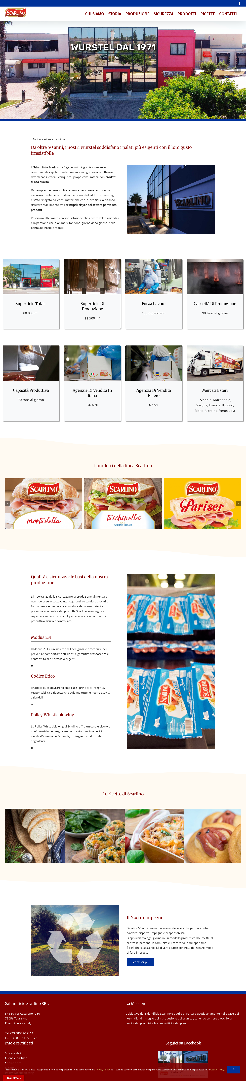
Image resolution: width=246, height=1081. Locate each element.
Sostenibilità (13, 1053)
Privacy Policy (103, 1069)
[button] (7, 503)
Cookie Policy (217, 1069)
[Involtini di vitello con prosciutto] (63, 811)
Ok (233, 1069)
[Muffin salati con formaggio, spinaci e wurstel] (123, 811)
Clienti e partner (16, 1058)
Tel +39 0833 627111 (19, 1033)
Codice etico (13, 1063)
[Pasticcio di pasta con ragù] (183, 811)
